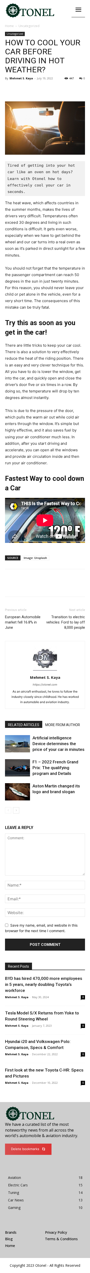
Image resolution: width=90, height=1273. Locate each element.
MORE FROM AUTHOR (62, 725)
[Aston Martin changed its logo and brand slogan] (17, 791)
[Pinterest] (33, 90)
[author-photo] (45, 670)
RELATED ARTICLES (23, 725)
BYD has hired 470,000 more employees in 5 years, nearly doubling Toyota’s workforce (43, 984)
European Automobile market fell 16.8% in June (22, 622)
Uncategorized (29, 26)
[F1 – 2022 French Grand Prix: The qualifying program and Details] (17, 767)
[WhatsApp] (45, 90)
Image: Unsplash (35, 558)
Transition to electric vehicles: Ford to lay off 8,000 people (65, 622)
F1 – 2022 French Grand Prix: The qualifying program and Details (55, 767)
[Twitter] (21, 90)
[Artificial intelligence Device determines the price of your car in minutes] (17, 743)
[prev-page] (8, 810)
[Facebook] (10, 90)
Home (9, 26)
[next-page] (16, 810)
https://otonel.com (45, 684)
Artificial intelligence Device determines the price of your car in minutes (58, 743)
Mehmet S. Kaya (21, 78)
